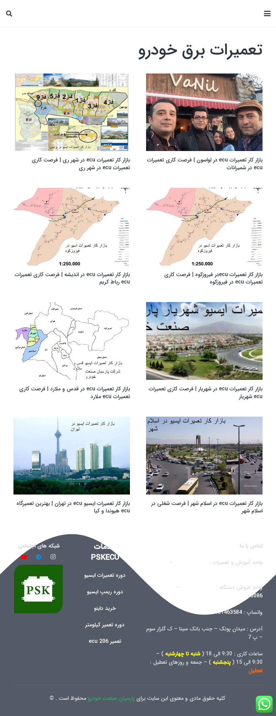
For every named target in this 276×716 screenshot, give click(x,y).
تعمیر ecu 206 (105, 641)
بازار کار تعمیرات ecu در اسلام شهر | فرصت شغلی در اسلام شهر (207, 507)
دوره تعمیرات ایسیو (105, 575)
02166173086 (246, 596)
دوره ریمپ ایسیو (105, 592)
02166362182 (246, 571)
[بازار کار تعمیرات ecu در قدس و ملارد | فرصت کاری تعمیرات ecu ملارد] (71, 341)
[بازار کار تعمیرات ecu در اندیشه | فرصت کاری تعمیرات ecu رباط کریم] (71, 227)
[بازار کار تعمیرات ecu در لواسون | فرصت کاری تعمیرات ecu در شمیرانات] (204, 112)
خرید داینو (105, 608)
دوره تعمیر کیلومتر (105, 625)
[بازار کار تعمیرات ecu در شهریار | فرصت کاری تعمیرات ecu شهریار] (204, 341)
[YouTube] (24, 557)
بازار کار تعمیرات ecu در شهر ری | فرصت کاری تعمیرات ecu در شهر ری (81, 164)
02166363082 (191, 562)
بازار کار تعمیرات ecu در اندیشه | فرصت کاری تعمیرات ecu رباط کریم (72, 278)
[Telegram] (38, 557)
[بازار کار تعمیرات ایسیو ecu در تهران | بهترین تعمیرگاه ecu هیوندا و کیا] (71, 456)
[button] (267, 13)
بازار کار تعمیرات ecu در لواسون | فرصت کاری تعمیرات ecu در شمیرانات (205, 164)
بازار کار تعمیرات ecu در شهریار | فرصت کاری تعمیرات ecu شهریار (206, 392)
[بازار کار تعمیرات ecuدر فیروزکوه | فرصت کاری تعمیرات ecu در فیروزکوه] (204, 227)
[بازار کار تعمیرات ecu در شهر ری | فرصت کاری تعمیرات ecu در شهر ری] (71, 112)
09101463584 (225, 612)
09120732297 (198, 587)
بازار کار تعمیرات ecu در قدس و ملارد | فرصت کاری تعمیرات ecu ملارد (74, 392)
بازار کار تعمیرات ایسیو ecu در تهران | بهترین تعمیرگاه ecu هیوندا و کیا (73, 507)
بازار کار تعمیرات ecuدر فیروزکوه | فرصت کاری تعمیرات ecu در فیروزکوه (213, 278)
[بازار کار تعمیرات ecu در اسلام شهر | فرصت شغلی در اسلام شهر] (204, 456)
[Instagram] (53, 557)
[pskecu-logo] (38, 589)
